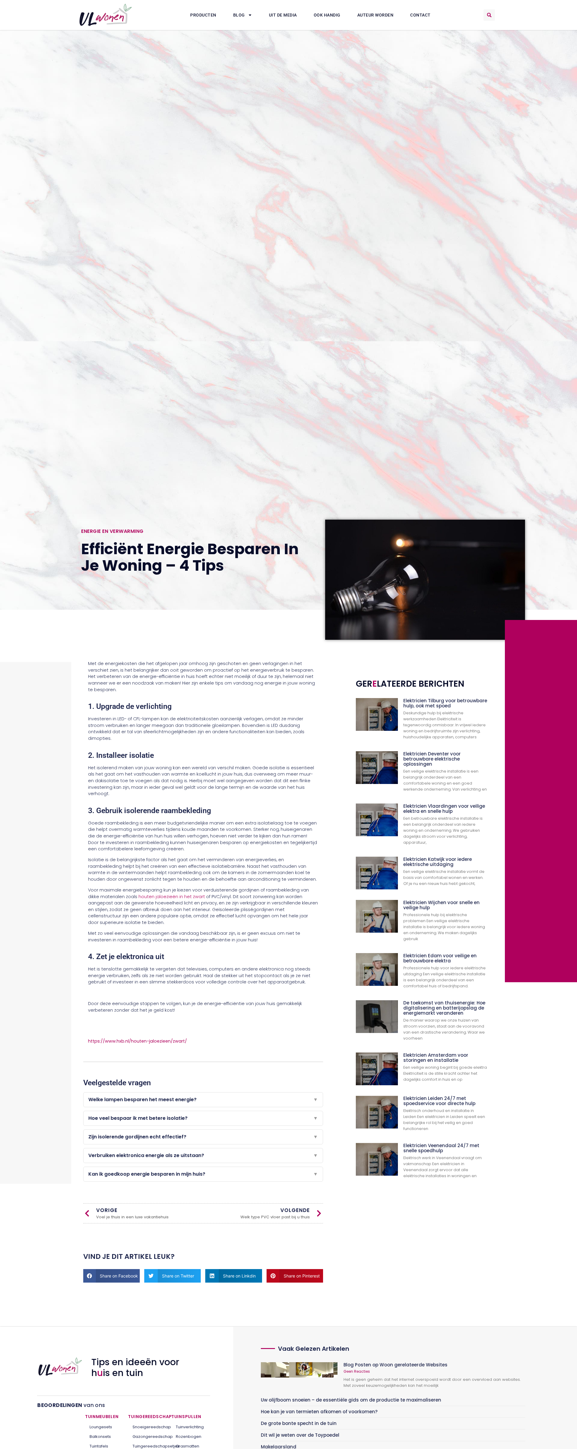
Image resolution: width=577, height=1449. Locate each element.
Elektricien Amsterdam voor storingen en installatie (435, 1057)
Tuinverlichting (190, 1427)
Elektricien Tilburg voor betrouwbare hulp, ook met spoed (445, 703)
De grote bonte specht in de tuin (299, 1423)
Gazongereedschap (147, 1436)
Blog (239, 15)
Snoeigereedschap (147, 1427)
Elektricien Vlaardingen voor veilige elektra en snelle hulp (444, 808)
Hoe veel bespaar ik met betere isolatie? (203, 1118)
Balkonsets (100, 1436)
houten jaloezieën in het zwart (172, 897)
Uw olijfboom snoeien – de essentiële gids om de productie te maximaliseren (351, 1400)
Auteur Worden (375, 15)
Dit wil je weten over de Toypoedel (300, 1435)
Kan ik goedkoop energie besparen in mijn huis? (203, 1174)
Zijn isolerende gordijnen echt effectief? (203, 1136)
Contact (420, 15)
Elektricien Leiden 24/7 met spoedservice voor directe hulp (439, 1101)
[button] (489, 15)
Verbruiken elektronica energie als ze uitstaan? (203, 1155)
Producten (203, 15)
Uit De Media (283, 15)
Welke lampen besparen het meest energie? (203, 1099)
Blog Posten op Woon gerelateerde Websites (395, 1365)
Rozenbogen (188, 1436)
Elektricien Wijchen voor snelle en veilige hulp (441, 905)
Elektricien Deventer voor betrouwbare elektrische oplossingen (432, 759)
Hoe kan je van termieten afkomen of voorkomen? (319, 1411)
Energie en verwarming (112, 531)
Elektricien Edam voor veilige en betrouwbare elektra (440, 958)
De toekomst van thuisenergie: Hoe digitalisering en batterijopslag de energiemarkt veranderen (444, 1008)
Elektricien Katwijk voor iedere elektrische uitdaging (437, 861)
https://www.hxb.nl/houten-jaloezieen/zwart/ (137, 1041)
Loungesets (101, 1427)
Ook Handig (327, 15)
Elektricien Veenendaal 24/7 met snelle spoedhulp (441, 1148)
